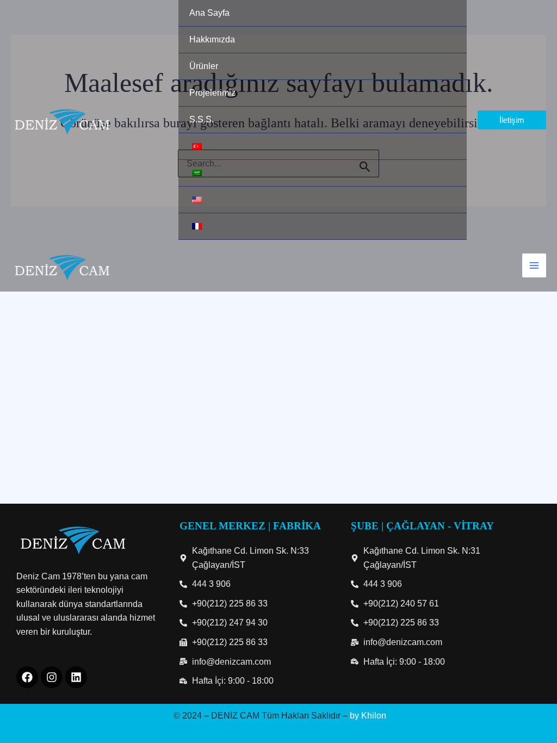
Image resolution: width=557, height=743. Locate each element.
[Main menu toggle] (534, 265)
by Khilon (368, 715)
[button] (512, 119)
